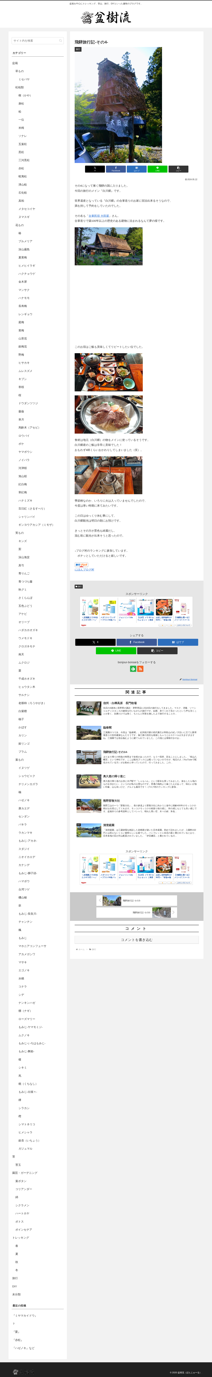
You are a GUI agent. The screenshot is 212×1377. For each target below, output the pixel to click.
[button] (178, 169)
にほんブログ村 (84, 569)
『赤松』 (17, 1340)
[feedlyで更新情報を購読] (133, 669)
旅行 (80, 586)
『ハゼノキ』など (23, 1348)
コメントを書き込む (137, 940)
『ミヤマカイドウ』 (24, 1315)
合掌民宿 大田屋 (99, 215)
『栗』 (16, 1331)
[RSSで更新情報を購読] (140, 669)
